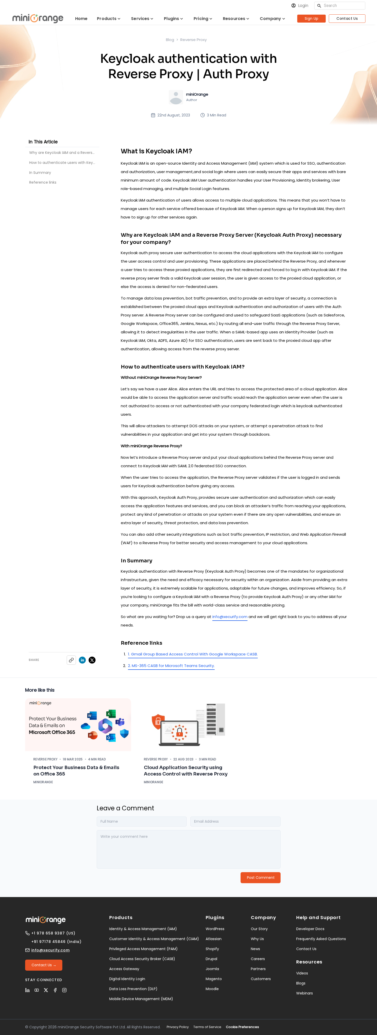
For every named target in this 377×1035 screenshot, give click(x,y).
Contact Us (347, 18)
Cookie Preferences (242, 1027)
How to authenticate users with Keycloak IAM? (64, 162)
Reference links (42, 182)
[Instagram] (64, 990)
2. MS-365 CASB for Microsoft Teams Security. (171, 665)
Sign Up (312, 18)
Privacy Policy (178, 1027)
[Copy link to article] (71, 660)
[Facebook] (55, 990)
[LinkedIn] (27, 990)
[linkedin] (82, 660)
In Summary (40, 172)
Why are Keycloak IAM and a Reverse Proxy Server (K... (64, 152)
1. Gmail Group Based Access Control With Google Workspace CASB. (193, 654)
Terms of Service (207, 1027)
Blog (170, 39)
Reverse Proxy (193, 39)
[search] (319, 6)
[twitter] (92, 660)
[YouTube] (36, 990)
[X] (46, 990)
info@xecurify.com (229, 616)
